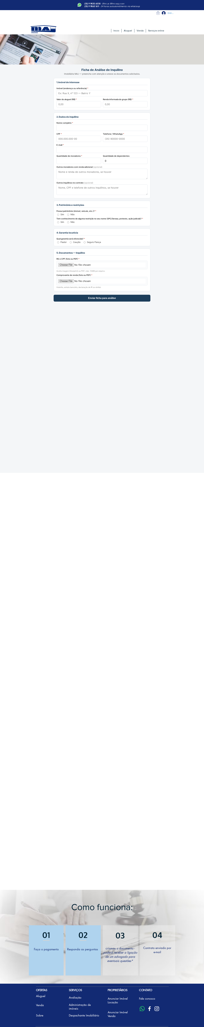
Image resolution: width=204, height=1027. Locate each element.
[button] (158, 13)
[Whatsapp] (142, 1009)
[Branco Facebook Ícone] (149, 1009)
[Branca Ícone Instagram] (157, 1009)
